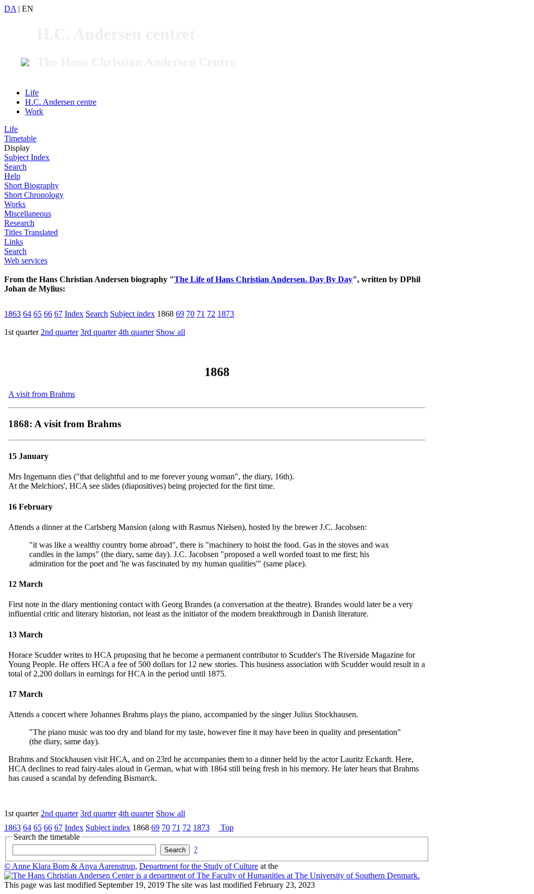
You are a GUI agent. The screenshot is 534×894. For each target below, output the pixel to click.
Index (74, 313)
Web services (25, 260)
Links (13, 241)
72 (211, 313)
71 (201, 313)
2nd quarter (59, 332)
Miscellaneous (27, 213)
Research (19, 223)
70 (190, 313)
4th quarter (136, 332)
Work (34, 111)
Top (226, 827)
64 (27, 313)
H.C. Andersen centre (60, 102)
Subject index (132, 313)
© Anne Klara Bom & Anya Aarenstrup (69, 866)
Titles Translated (31, 232)
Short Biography (31, 185)
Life (32, 92)
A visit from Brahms (41, 394)
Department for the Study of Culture (198, 866)
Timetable (20, 138)
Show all (170, 332)
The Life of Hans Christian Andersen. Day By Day (263, 279)
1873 (225, 313)
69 (180, 313)
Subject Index (27, 157)
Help (12, 176)
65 (37, 313)
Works (15, 204)
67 (58, 313)
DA (10, 8)
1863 (12, 313)
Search (15, 166)
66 (48, 313)
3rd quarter (98, 332)
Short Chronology (34, 194)
